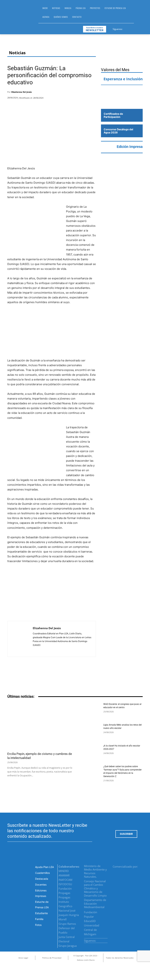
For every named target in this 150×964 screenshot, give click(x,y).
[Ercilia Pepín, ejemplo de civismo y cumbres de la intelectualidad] (39, 725)
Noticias (17, 52)
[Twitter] (134, 28)
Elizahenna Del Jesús (21, 92)
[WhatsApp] (82, 93)
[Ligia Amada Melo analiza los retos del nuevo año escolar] (89, 731)
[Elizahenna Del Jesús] (20, 639)
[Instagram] (130, 28)
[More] (92, 93)
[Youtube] (139, 28)
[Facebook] (125, 28)
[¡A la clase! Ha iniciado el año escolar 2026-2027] (89, 752)
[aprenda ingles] (122, 91)
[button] (138, 14)
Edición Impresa (130, 146)
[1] (122, 101)
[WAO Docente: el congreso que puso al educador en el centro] (89, 710)
